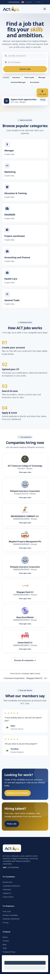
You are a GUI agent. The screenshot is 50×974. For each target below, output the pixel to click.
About (5, 937)
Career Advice (8, 897)
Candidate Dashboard (11, 886)
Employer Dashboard (11, 919)
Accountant (34, 82)
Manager (42, 77)
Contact (6, 941)
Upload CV (7, 893)
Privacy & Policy (9, 952)
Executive (16, 77)
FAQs (5, 948)
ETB (38, 2)
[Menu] (44, 8)
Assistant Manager (18, 82)
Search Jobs (25, 69)
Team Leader (29, 77)
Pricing (5, 922)
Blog (4, 944)
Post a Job (11, 824)
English (29, 2)
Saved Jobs (7, 889)
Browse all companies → (25, 660)
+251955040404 (13, 2)
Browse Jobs (7, 882)
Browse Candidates (10, 915)
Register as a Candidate (17, 793)
